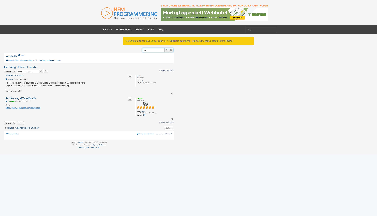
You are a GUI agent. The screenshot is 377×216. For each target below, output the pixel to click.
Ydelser (139, 29)
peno (138, 76)
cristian (139, 98)
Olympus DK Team (99, 145)
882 (143, 111)
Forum (151, 29)
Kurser (106, 29)
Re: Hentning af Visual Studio (21, 98)
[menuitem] (21, 55)
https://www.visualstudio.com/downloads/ (23, 108)
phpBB (80, 142)
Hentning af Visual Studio (20, 67)
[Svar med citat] (130, 76)
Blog (161, 29)
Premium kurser (123, 29)
